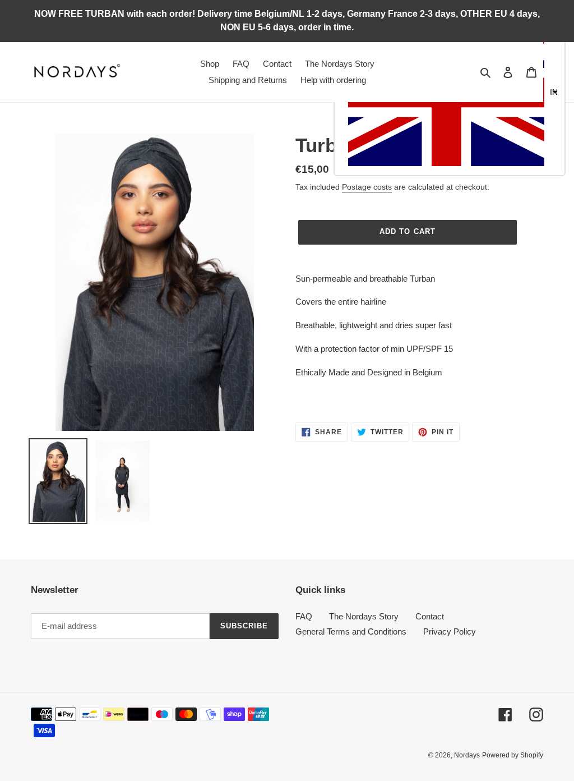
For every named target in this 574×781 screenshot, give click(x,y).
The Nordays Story (364, 616)
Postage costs (367, 186)
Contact (429, 616)
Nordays (467, 755)
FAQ (303, 616)
